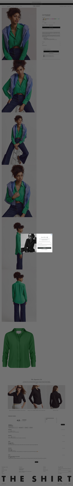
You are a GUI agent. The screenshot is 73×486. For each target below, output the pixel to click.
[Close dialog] (51, 234)
